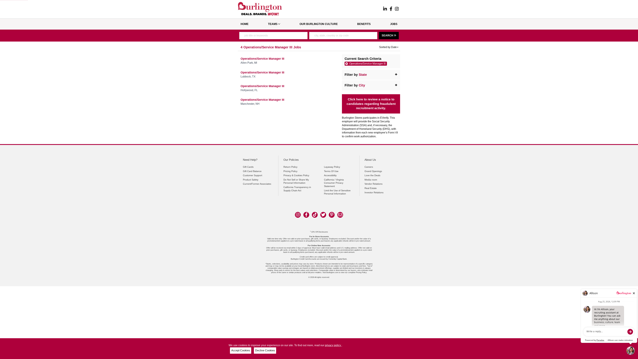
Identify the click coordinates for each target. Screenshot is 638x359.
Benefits (364, 24)
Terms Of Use (331, 171)
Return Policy (290, 167)
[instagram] (397, 9)
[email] (340, 215)
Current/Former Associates (257, 183)
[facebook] (391, 9)
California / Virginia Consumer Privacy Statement (334, 182)
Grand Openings (373, 171)
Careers (369, 167)
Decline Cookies (265, 350)
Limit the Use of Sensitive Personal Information (337, 192)
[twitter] (323, 215)
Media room (371, 179)
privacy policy (333, 345)
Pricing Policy (290, 171)
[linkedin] (385, 9)
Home (245, 24)
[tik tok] (315, 215)
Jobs (393, 24)
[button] (389, 47)
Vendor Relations (373, 183)
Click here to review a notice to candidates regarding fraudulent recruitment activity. (371, 104)
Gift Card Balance (252, 171)
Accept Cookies (240, 350)
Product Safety (250, 179)
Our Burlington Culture (319, 24)
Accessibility (330, 175)
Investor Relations (374, 192)
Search (388, 35)
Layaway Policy (332, 167)
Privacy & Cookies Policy (296, 175)
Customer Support (252, 175)
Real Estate (371, 188)
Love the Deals (372, 175)
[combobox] (273, 35)
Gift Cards (248, 167)
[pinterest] (332, 215)
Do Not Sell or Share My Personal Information (296, 181)
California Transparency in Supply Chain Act (297, 189)
